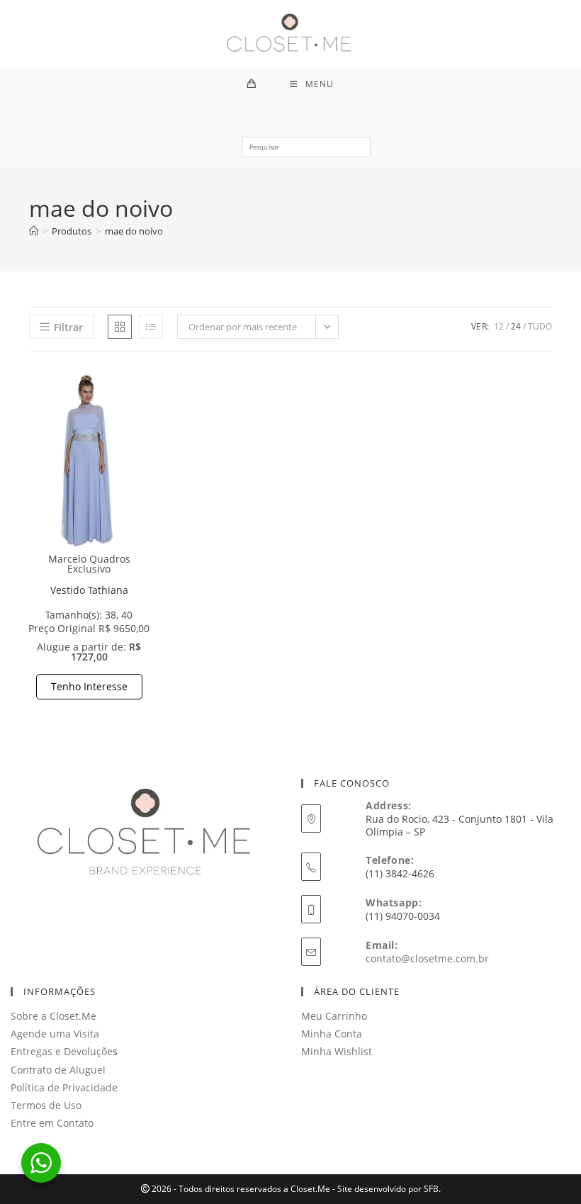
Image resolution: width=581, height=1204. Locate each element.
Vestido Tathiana (89, 590)
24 (516, 326)
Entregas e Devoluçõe (62, 1051)
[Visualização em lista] (151, 327)
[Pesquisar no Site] (305, 152)
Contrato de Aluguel (58, 1069)
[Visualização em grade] (120, 327)
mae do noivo (134, 231)
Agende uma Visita (55, 1033)
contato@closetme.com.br (427, 958)
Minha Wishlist (336, 1051)
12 (499, 326)
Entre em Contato (52, 1123)
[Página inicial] (33, 231)
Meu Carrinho (334, 1016)
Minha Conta (331, 1033)
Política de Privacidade (64, 1087)
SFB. (432, 1189)
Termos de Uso (46, 1105)
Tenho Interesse (89, 686)
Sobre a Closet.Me (53, 1016)
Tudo (540, 326)
